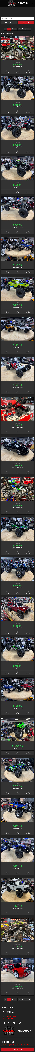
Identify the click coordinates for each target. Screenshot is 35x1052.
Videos (16, 1046)
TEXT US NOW (17, 1049)
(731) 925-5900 (11, 1017)
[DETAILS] (6, 70)
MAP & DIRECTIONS (8, 1018)
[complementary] (30, 1047)
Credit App (8, 1046)
